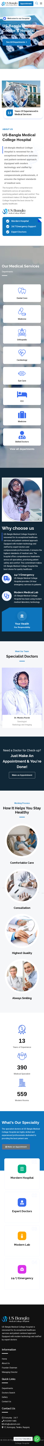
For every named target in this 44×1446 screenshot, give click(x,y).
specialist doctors (13, 1129)
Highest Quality (22, 953)
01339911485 (10, 1421)
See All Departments (15, 42)
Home (4, 1359)
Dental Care (22, 298)
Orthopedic (22, 340)
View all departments (22, 449)
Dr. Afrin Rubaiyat (22, 718)
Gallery (5, 1397)
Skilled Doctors (22, 442)
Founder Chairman (9, 1368)
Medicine (22, 319)
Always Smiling (22, 998)
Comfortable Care (22, 862)
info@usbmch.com (12, 1424)
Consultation (22, 907)
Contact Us (6, 1401)
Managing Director (9, 1372)
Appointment (26, 3)
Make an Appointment (22, 775)
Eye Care (22, 381)
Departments (7, 1388)
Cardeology (22, 360)
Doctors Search (8, 1393)
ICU (22, 401)
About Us (6, 1363)
